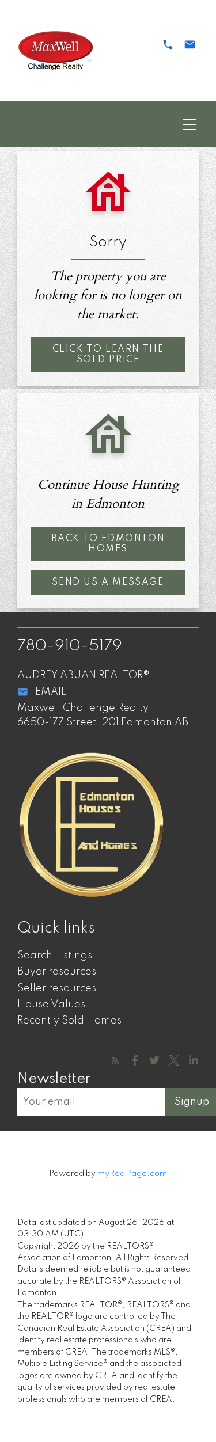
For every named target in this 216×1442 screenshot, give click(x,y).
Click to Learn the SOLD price (108, 354)
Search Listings (54, 955)
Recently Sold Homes (69, 1020)
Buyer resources (56, 972)
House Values (51, 1004)
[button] (108, 354)
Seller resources (56, 988)
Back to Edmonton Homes (108, 544)
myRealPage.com (132, 1174)
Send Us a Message (108, 582)
